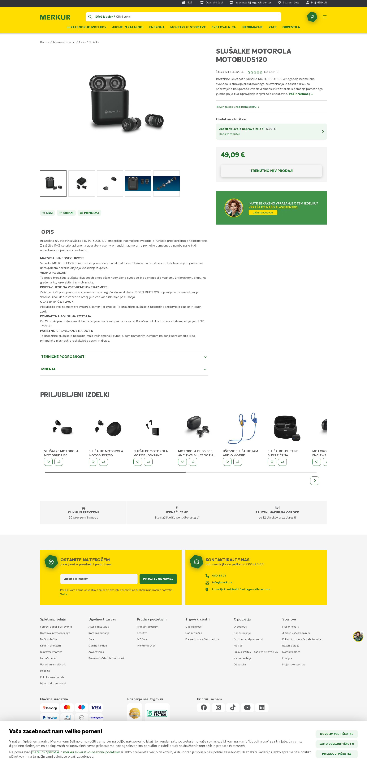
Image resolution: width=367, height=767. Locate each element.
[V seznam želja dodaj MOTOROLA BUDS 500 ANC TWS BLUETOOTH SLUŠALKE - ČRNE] (182, 462)
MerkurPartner (146, 645)
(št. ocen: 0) (271, 72)
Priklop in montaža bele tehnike (302, 639)
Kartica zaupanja (99, 633)
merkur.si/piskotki (45, 752)
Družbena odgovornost (248, 639)
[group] (53, 183)
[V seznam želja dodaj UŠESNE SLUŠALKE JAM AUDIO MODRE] (227, 462)
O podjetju (240, 626)
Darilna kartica (98, 645)
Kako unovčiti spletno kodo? (106, 658)
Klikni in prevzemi (83, 512)
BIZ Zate (142, 639)
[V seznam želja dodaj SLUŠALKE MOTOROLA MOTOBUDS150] (48, 462)
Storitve (142, 633)
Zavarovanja (96, 652)
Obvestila (291, 27)
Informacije (252, 27)
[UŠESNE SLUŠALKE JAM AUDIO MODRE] (242, 429)
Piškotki (45, 671)
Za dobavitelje (243, 658)
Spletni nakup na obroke (277, 512)
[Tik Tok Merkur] (232, 708)
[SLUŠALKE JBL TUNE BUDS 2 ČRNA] (287, 429)
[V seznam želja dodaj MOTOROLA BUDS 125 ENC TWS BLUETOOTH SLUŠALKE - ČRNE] (316, 462)
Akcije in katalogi (128, 27)
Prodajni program (147, 626)
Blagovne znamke (51, 652)
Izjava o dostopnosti (53, 683)
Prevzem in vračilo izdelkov (202, 639)
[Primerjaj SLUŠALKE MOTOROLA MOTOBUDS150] (58, 462)
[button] (124, 105)
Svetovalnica (224, 27)
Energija (157, 27)
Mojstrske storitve (188, 27)
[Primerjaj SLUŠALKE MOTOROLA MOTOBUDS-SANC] (148, 462)
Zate (273, 27)
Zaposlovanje (242, 633)
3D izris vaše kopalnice (296, 633)
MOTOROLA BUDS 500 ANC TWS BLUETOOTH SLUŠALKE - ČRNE (195, 455)
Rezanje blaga (291, 645)
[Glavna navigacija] (325, 16)
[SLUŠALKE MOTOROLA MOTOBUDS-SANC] (152, 429)
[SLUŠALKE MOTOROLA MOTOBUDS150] (63, 429)
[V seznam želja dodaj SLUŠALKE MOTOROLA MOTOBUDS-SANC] (137, 462)
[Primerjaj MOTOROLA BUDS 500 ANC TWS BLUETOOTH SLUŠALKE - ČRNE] (193, 462)
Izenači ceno (177, 512)
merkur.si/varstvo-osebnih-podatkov (91, 752)
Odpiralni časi (193, 626)
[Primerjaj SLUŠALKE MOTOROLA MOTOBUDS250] (103, 462)
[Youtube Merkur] (247, 708)
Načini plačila (48, 639)
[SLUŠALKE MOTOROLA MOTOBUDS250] (108, 429)
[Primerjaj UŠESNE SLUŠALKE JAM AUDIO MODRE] (237, 462)
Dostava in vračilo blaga (55, 633)
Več (63, 594)
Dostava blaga (291, 652)
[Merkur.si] (55, 18)
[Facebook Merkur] (204, 708)
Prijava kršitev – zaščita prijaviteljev (256, 652)
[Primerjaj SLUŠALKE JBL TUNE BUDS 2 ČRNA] (282, 462)
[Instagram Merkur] (218, 708)
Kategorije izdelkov (88, 27)
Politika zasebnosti (52, 677)
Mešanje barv (290, 626)
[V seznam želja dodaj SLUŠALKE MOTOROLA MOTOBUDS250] (93, 462)
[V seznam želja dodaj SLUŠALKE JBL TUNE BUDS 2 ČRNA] (272, 462)
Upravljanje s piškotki (53, 664)
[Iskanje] (90, 16)
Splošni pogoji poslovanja (56, 626)
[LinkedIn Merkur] (261, 708)
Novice (238, 645)
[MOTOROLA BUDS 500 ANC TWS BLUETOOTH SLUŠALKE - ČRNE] (197, 429)
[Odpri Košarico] (312, 16)
